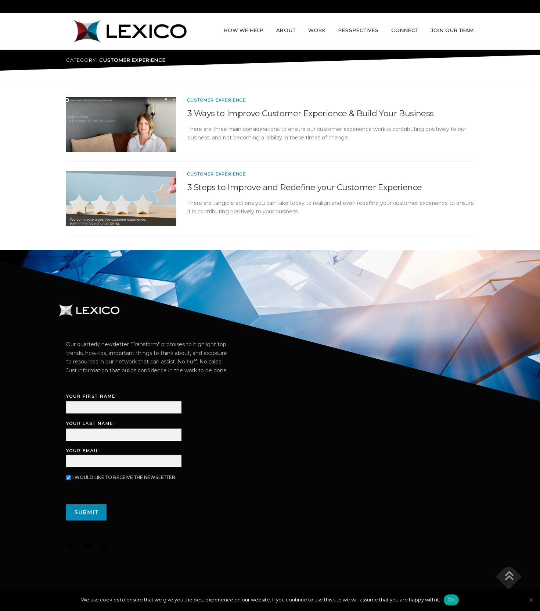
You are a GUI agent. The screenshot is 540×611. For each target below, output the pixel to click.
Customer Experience (216, 100)
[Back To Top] (509, 577)
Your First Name (92, 396)
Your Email (83, 450)
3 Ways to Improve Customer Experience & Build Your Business (310, 113)
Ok (451, 600)
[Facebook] (105, 548)
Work (317, 30)
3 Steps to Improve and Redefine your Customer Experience (304, 187)
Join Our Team (452, 30)
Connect (404, 30)
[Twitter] (88, 548)
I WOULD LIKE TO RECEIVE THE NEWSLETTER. (124, 477)
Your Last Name (91, 423)
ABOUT (286, 30)
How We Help (244, 30)
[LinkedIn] (70, 548)
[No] (530, 600)
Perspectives (358, 30)
